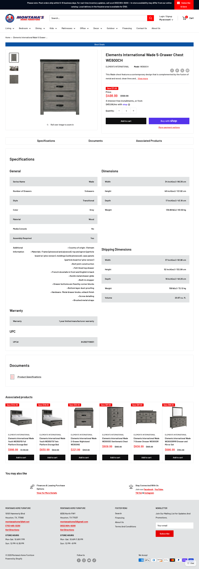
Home (7, 37)
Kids (52, 28)
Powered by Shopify (13, 559)
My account (165, 19)
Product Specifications (29, 376)
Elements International (117, 66)
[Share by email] (187, 70)
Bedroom (23, 28)
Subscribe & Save (185, 5)
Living (8, 28)
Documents (96, 140)
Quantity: (110, 110)
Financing (127, 28)
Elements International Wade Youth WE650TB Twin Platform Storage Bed (52, 441)
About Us (156, 28)
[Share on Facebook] (172, 70)
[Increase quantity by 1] (133, 111)
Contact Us (141, 28)
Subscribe (164, 533)
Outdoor (111, 28)
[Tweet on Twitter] (182, 70)
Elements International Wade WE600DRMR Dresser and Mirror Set (178, 441)
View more (143, 78)
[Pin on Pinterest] (177, 70)
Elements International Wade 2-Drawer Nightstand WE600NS (84, 441)
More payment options (169, 127)
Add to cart (126, 121)
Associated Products (149, 140)
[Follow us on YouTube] (89, 560)
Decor (96, 28)
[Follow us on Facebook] (79, 560)
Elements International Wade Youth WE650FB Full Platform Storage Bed (21, 441)
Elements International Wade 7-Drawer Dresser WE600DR (146, 440)
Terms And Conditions (125, 526)
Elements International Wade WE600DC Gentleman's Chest (115, 440)
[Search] (150, 18)
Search (118, 513)
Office (83, 28)
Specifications (46, 140)
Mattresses (67, 28)
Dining (38, 28)
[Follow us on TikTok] (94, 560)
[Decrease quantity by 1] (119, 111)
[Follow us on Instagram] (84, 560)
